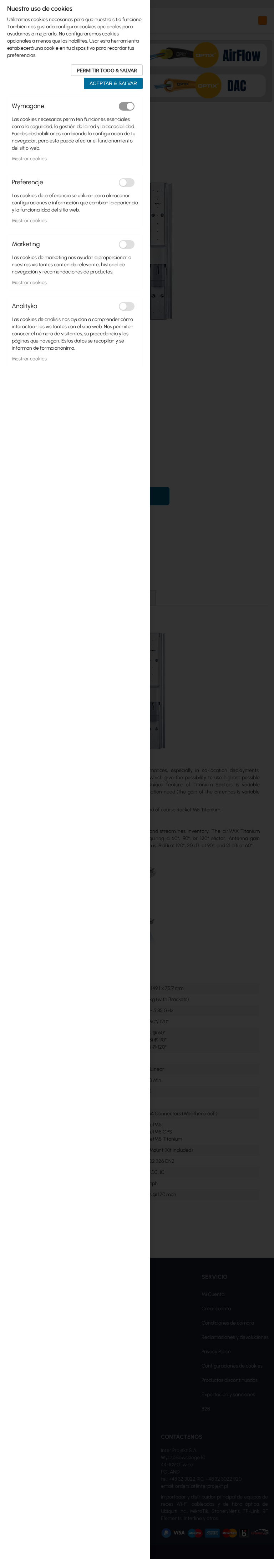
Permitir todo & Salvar (107, 70)
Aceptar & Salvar (113, 83)
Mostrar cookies (29, 159)
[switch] (127, 106)
